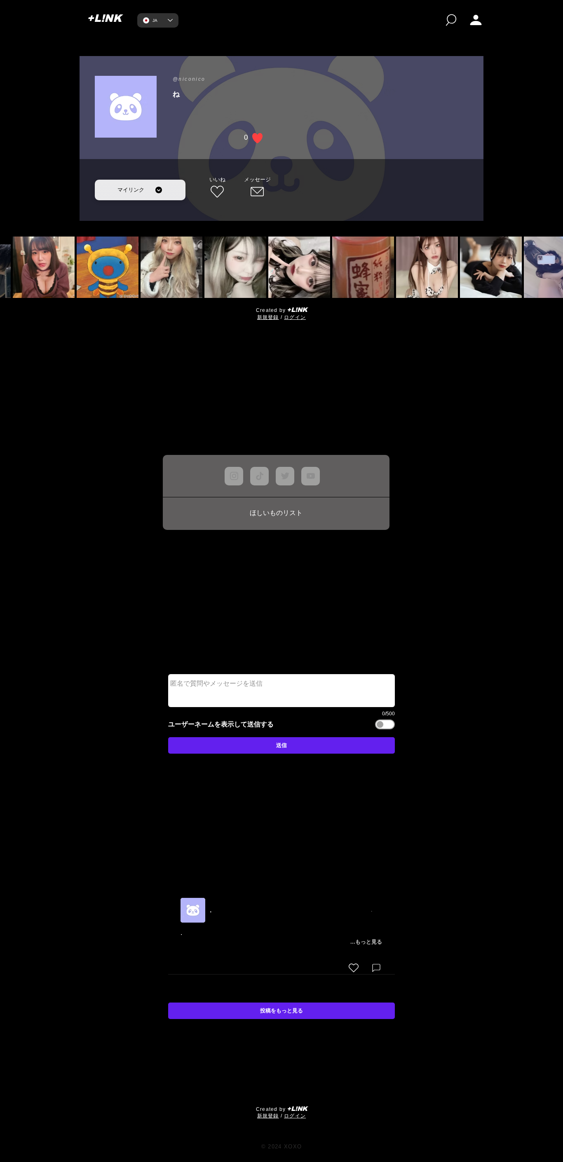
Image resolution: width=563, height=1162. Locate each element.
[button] (476, 20)
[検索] (451, 20)
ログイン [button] (295, 317)
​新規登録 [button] (268, 317)
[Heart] (353, 968)
